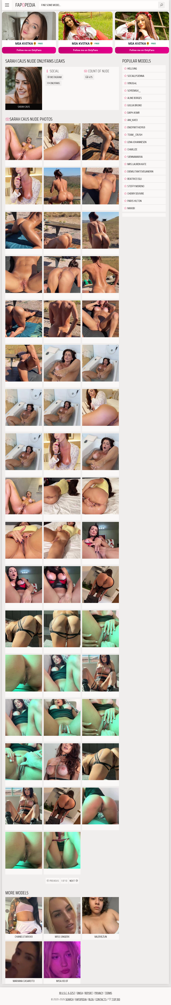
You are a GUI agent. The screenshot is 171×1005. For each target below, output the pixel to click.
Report (89, 993)
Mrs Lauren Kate (136, 164)
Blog (91, 999)
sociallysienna (135, 76)
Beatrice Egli (134, 178)
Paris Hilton (134, 201)
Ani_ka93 (132, 120)
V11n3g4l (132, 83)
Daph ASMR (133, 112)
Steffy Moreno (135, 186)
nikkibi (131, 208)
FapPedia (25, 5)
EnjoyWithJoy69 (136, 127)
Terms (108, 993)
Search (69, 999)
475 (90, 77)
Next (72, 881)
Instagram (56, 77)
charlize (132, 149)
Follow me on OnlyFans (29, 50)
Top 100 (115, 999)
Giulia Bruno (134, 105)
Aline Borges (134, 98)
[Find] (161, 5)
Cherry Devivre (135, 193)
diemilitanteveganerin (140, 171)
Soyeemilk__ (134, 90)
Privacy (99, 993)
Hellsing (132, 68)
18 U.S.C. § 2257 (67, 993)
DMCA (80, 993)
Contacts (101, 999)
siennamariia (135, 156)
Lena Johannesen (136, 142)
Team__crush (134, 134)
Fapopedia (81, 999)
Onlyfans (55, 83)
